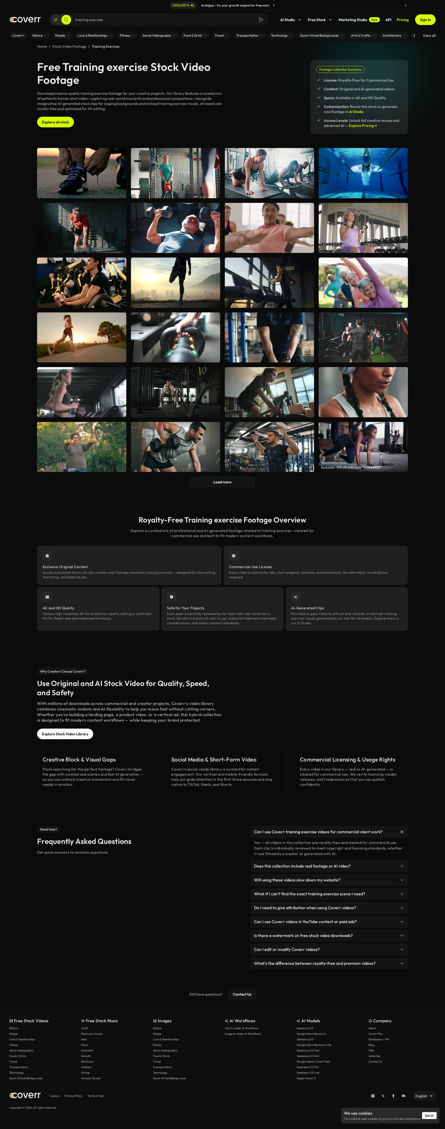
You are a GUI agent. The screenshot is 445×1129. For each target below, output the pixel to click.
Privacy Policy (73, 1096)
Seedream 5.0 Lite (308, 1072)
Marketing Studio (358, 19)
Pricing (403, 19)
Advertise (374, 1056)
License (54, 1096)
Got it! (429, 1115)
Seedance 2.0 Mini (308, 1056)
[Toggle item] (402, 832)
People (13, 1033)
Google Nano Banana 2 (311, 1033)
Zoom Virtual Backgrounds (25, 1078)
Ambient (86, 1067)
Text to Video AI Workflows (241, 1028)
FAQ (371, 1050)
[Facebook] (393, 1096)
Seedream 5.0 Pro (308, 1067)
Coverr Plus (376, 1033)
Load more (222, 482)
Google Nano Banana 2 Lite (314, 1045)
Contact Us (242, 994)
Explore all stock (55, 122)
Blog (371, 1045)
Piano (84, 1045)
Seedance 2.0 (305, 1039)
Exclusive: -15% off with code (351, 467)
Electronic (87, 1061)
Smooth (86, 1056)
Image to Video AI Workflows (243, 1033)
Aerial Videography (21, 1050)
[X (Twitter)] (383, 1096)
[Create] (55, 20)
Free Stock (317, 19)
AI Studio (287, 19)
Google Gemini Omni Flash (313, 1061)
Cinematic (87, 1050)
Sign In (425, 19)
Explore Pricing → (363, 125)
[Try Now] (273, 5)
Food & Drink (17, 1056)
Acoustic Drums (90, 1078)
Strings (85, 1072)
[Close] (405, 5)
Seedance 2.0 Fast (308, 1050)
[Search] (66, 20)
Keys (84, 1039)
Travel (13, 1061)
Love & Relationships (22, 1039)
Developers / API (379, 1039)
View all (429, 35)
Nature (13, 1028)
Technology (16, 1072)
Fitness (13, 1045)
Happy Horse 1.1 (306, 1078)
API (388, 19)
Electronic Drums (91, 1033)
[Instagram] (373, 1096)
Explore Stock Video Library (65, 734)
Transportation (18, 1067)
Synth (84, 1028)
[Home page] (25, 19)
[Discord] (403, 1096)
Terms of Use (96, 1096)
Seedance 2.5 (305, 1028)
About (372, 1028)
